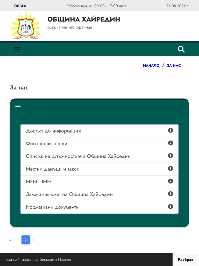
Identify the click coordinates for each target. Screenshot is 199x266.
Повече (64, 259)
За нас (174, 65)
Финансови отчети (46, 143)
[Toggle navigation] (17, 49)
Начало (151, 65)
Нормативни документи (52, 207)
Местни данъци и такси (53, 169)
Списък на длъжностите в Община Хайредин (78, 156)
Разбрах (185, 259)
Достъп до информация (53, 131)
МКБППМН (38, 181)
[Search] (181, 49)
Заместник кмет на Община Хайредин (69, 194)
